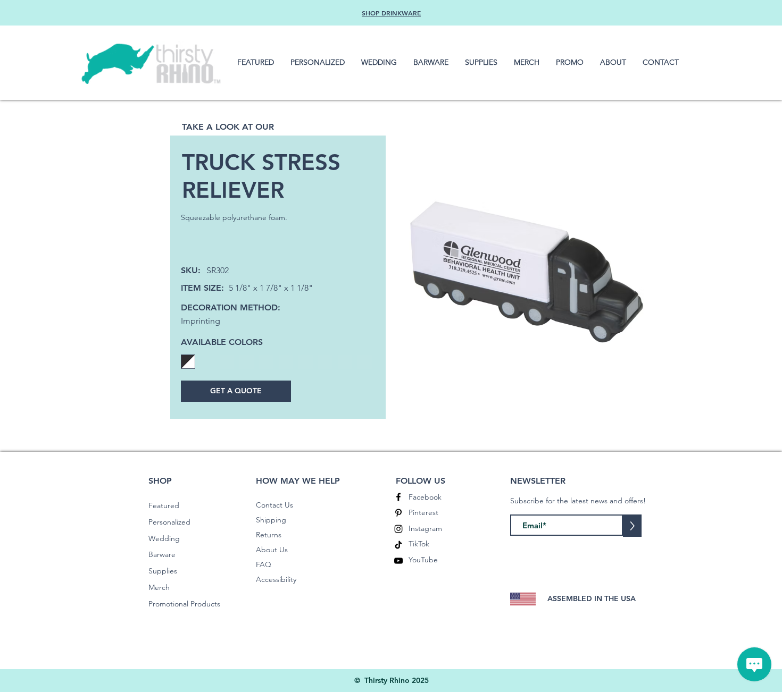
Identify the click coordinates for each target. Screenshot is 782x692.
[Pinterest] (398, 513)
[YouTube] (398, 560)
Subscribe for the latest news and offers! (578, 500)
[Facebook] (398, 497)
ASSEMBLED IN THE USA (591, 598)
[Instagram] (398, 529)
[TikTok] (398, 544)
